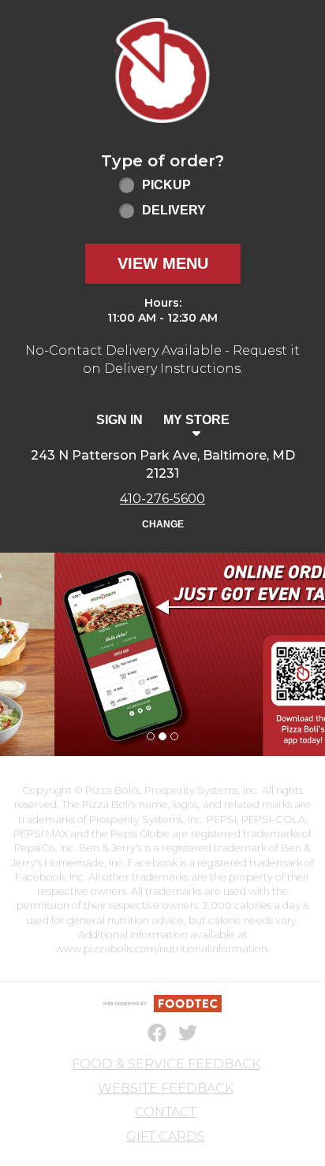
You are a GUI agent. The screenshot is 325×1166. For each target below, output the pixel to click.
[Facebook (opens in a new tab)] (147, 1033)
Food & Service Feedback (166, 1063)
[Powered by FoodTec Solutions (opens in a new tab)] (162, 1003)
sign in (119, 420)
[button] (162, 71)
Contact (165, 1112)
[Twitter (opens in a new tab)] (178, 1033)
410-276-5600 (162, 498)
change (163, 524)
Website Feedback (165, 1088)
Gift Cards (165, 1136)
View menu (163, 263)
